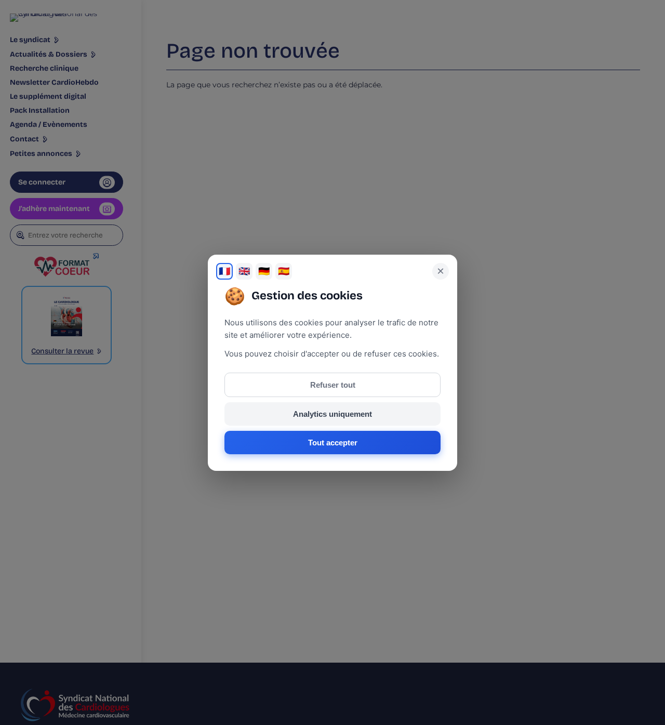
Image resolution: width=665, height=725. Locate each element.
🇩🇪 (264, 271)
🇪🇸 (283, 271)
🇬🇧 (244, 271)
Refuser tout (332, 384)
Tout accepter (332, 442)
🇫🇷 (224, 271)
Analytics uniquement (332, 414)
